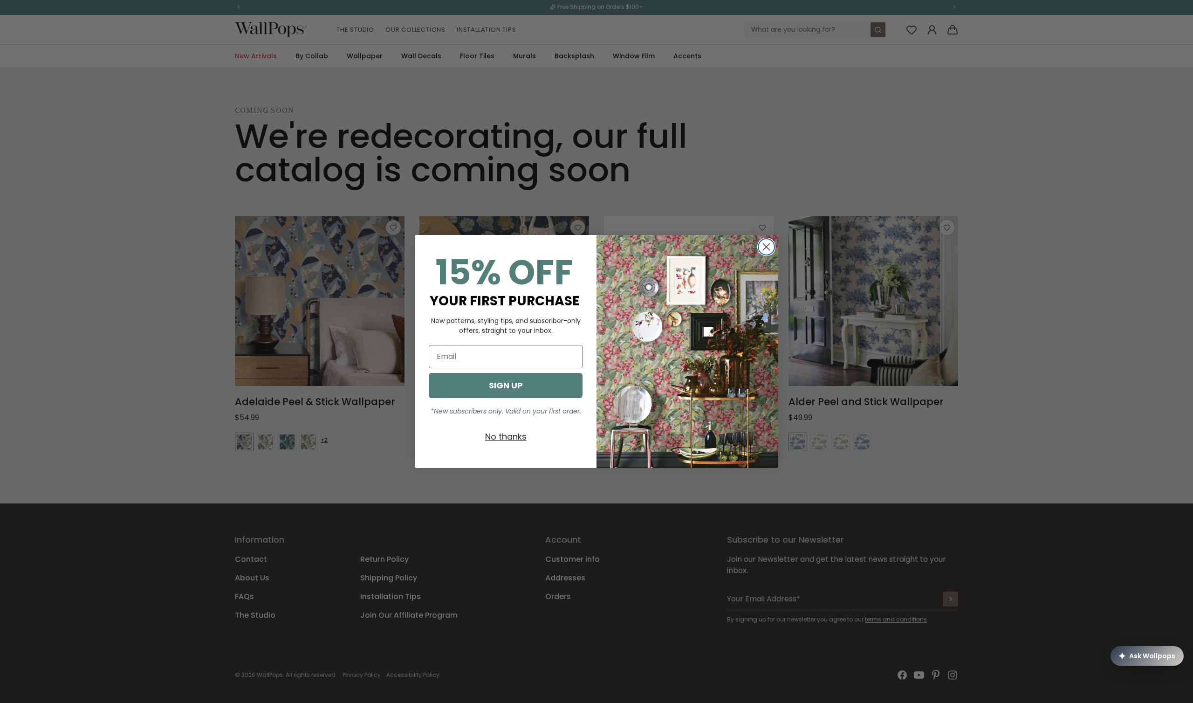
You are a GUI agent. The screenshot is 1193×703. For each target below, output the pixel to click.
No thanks (506, 436)
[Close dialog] (766, 247)
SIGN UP (506, 385)
